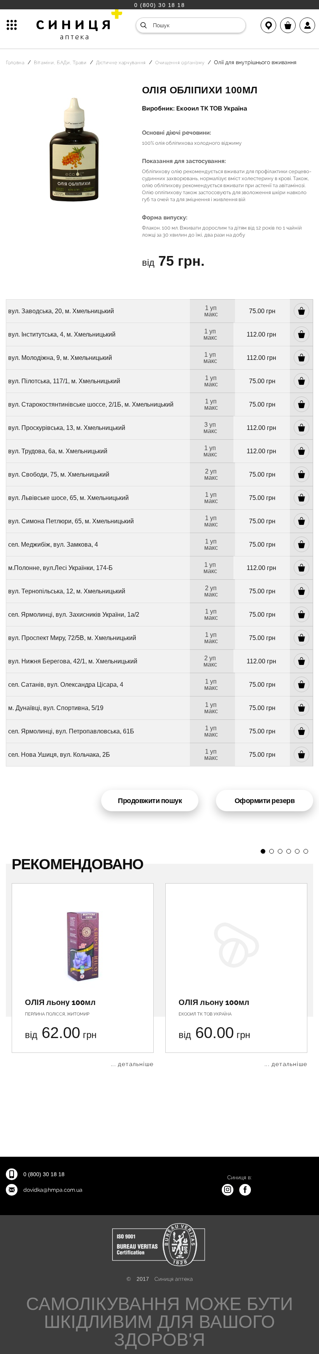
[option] (83, 975)
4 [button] (288, 851)
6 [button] (305, 851)
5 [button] (297, 851)
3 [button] (280, 851)
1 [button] (263, 851)
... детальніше (132, 1064)
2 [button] (271, 851)
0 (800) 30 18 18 (159, 5)
